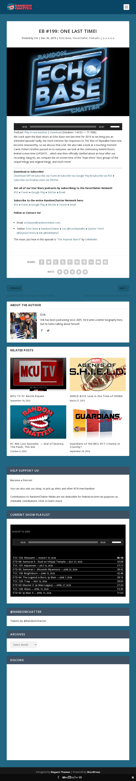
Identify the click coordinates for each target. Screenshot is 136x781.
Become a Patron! (21, 480)
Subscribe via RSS (102, 175)
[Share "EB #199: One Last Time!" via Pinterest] (69, 262)
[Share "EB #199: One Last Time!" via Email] (98, 262)
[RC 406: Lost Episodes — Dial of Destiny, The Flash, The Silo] (38, 422)
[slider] (115, 126)
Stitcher (52, 192)
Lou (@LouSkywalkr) (73, 228)
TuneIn (63, 204)
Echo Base (65, 38)
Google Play (38, 192)
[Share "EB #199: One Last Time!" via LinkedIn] (77, 262)
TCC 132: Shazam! (23, 528)
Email (62, 192)
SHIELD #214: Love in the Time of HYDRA (96, 396)
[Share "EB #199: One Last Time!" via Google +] (55, 262)
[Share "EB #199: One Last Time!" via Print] (105, 262)
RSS (16, 192)
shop (38, 488)
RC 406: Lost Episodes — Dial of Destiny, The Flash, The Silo (37, 445)
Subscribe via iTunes (46, 175)
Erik (36, 38)
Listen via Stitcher (48, 180)
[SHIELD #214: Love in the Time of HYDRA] (98, 374)
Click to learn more (50, 501)
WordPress (93, 772)
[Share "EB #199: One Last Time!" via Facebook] (41, 262)
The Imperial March (69, 239)
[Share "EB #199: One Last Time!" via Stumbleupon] (91, 262)
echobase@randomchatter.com (42, 222)
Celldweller (91, 239)
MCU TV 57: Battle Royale (27, 396)
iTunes (25, 192)
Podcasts (94, 38)
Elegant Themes (60, 772)
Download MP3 (23, 175)
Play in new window (35, 132)
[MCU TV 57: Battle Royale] (38, 374)
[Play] (19, 126)
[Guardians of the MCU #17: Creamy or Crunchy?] (98, 422)
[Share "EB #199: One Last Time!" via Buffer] (84, 262)
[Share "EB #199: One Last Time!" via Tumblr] (62, 262)
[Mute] (108, 126)
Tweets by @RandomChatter (28, 621)
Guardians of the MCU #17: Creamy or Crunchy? (95, 445)
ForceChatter (80, 38)
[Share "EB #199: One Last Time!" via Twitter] (48, 262)
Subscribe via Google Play (75, 175)
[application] (68, 126)
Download (56, 132)
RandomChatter (50, 228)
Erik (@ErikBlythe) (49, 233)
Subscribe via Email (25, 180)
